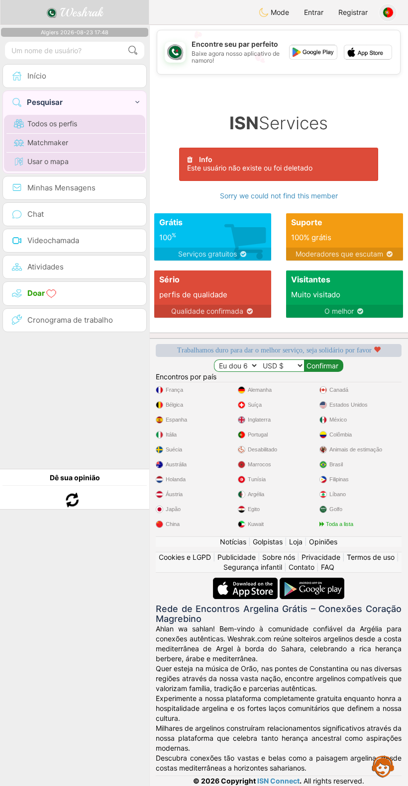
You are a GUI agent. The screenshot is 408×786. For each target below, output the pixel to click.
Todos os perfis (52, 123)
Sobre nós (278, 557)
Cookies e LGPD (185, 557)
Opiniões (323, 541)
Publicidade (236, 557)
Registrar (353, 12)
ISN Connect (278, 781)
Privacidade (321, 557)
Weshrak (80, 12)
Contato (301, 567)
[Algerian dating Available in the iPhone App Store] (246, 582)
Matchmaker (47, 142)
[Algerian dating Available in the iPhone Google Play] (312, 582)
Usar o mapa (48, 161)
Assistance (383, 766)
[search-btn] (132, 50)
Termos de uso (371, 557)
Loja (296, 541)
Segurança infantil (252, 567)
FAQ (327, 567)
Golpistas (268, 541)
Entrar (313, 12)
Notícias (233, 541)
